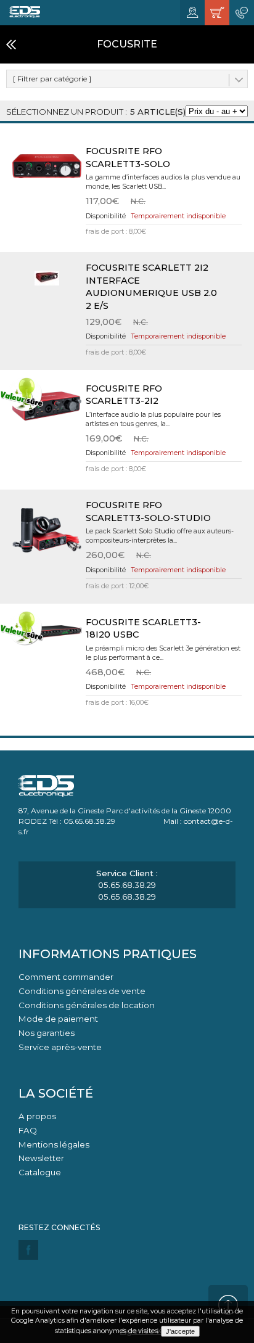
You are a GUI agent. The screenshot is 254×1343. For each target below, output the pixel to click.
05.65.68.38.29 (127, 885)
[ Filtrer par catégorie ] (52, 78)
